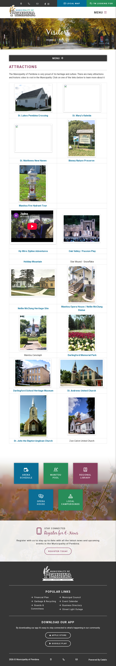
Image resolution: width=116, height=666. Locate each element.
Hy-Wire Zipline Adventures (33, 251)
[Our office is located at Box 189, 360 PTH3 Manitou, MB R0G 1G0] (21, 4)
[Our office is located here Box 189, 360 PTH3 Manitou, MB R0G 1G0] (51, 659)
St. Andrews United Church (81, 390)
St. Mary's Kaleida (81, 115)
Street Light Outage (72, 609)
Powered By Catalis (98, 660)
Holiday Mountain (33, 261)
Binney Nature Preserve (82, 160)
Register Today (58, 551)
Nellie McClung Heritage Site (33, 308)
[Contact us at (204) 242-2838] (64, 659)
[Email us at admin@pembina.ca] (37, 4)
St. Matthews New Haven (33, 160)
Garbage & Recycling (45, 601)
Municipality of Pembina (22, 11)
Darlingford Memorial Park (82, 355)
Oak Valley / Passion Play (82, 251)
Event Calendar (70, 601)
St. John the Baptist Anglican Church (33, 441)
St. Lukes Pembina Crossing (33, 115)
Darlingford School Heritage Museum (33, 390)
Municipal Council (71, 597)
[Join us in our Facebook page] (46, 4)
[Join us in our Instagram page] (49, 4)
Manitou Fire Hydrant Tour (33, 205)
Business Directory (72, 605)
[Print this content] (67, 39)
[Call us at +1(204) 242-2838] (29, 4)
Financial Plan (41, 597)
